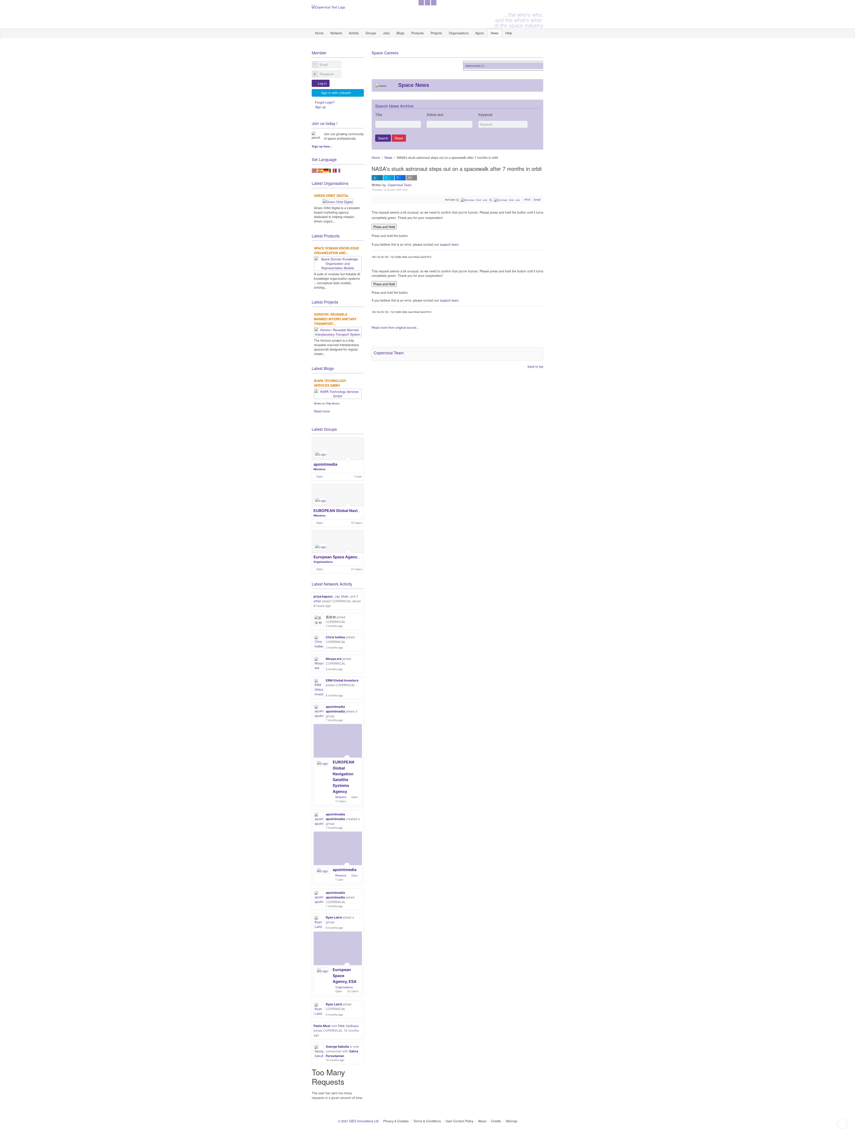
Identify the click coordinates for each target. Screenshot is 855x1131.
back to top (535, 366)
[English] (315, 170)
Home (319, 33)
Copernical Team (400, 185)
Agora (479, 33)
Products (417, 33)
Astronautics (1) (462, 65)
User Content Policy (459, 1121)
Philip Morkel (332, 403)
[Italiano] (332, 170)
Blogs (400, 33)
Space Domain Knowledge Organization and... (336, 250)
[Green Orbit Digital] (337, 201)
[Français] (338, 170)
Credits (496, 1121)
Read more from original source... (395, 327)
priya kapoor (323, 596)
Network (336, 33)
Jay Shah (341, 596)
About (482, 1121)
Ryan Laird (334, 917)
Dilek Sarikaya (348, 1026)
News (495, 33)
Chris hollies (335, 637)
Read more (322, 411)
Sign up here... (322, 146)
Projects (436, 33)
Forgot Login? (325, 102)
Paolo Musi (322, 1026)
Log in (322, 83)
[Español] (320, 170)
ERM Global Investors (342, 680)
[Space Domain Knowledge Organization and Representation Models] (337, 263)
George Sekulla (337, 1046)
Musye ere (334, 659)
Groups (371, 33)
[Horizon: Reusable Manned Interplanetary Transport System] (337, 331)
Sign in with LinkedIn (336, 93)
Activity (354, 33)
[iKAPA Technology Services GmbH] (337, 393)
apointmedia (325, 464)
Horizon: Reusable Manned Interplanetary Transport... (335, 319)
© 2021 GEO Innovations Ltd (358, 1121)
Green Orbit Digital (331, 195)
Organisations (458, 33)
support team (449, 244)
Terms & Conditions (427, 1121)
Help (508, 33)
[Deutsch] (326, 170)
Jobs (386, 33)
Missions (320, 469)
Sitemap (511, 1121)
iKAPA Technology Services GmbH (330, 383)
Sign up (320, 107)
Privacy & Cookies (396, 1121)
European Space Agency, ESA (341, 557)
